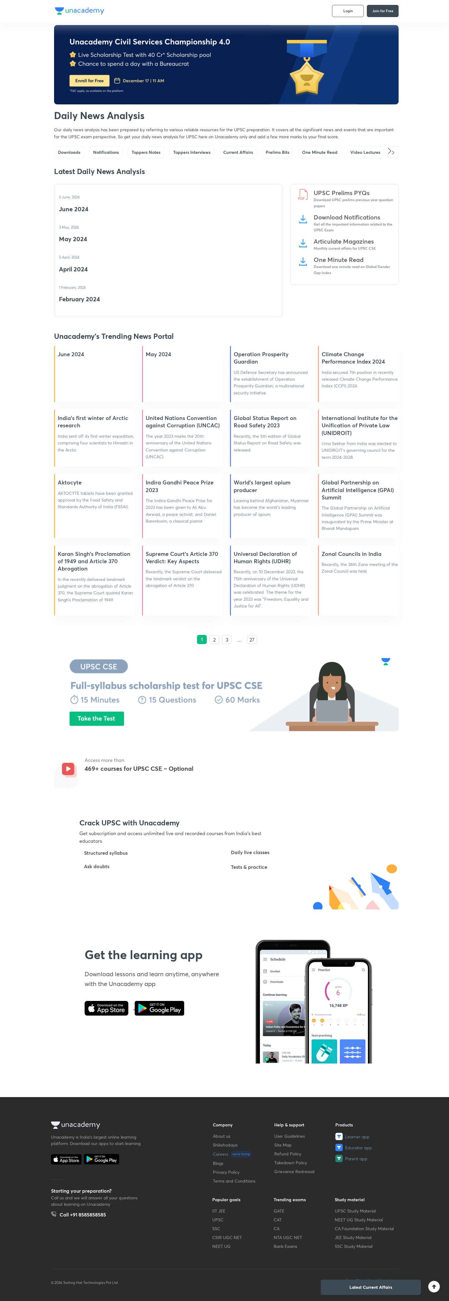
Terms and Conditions (234, 1181)
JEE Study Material (353, 1237)
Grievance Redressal (294, 1171)
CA (276, 1228)
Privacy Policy (226, 1172)
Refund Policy (287, 1154)
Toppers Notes (146, 152)
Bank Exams (285, 1246)
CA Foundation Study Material (364, 1228)
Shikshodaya (225, 1145)
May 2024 (73, 239)
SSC (216, 1228)
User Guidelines (289, 1136)
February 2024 (79, 299)
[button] (393, 152)
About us (221, 1136)
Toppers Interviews (191, 152)
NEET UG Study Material (359, 1220)
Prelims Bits (277, 152)
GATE (279, 1211)
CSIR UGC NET (227, 1237)
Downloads (69, 152)
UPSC (218, 1220)
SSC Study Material (353, 1246)
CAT (278, 1220)
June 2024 (73, 209)
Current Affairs (238, 152)
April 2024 (73, 269)
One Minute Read (320, 152)
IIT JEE (218, 1211)
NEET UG (221, 1246)
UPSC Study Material (355, 1211)
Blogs (218, 1163)
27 (252, 639)
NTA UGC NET (288, 1237)
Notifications (106, 152)
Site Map (283, 1145)
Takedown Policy (290, 1162)
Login (348, 10)
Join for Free (382, 10)
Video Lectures (365, 152)
